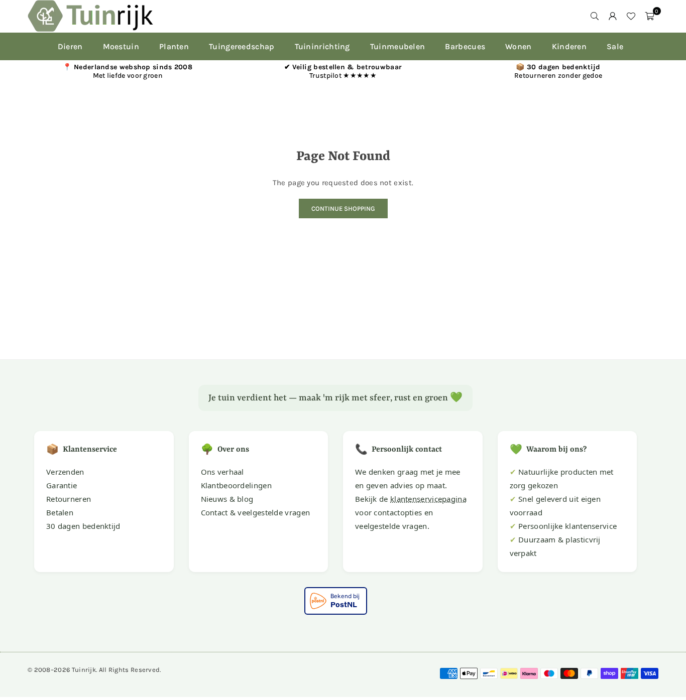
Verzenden (65, 472)
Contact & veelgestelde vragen (255, 512)
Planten (174, 46)
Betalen (59, 512)
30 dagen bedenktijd (83, 526)
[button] (649, 16)
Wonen (518, 46)
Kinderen (569, 46)
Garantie (61, 485)
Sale (615, 46)
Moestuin (121, 46)
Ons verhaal (222, 472)
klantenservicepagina (428, 499)
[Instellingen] (613, 16)
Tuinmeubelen (397, 46)
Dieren (70, 46)
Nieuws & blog (227, 499)
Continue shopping (343, 208)
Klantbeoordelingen (236, 485)
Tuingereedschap (242, 46)
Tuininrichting (322, 46)
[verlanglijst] (631, 16)
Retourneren (68, 499)
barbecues (465, 46)
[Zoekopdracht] (595, 16)
